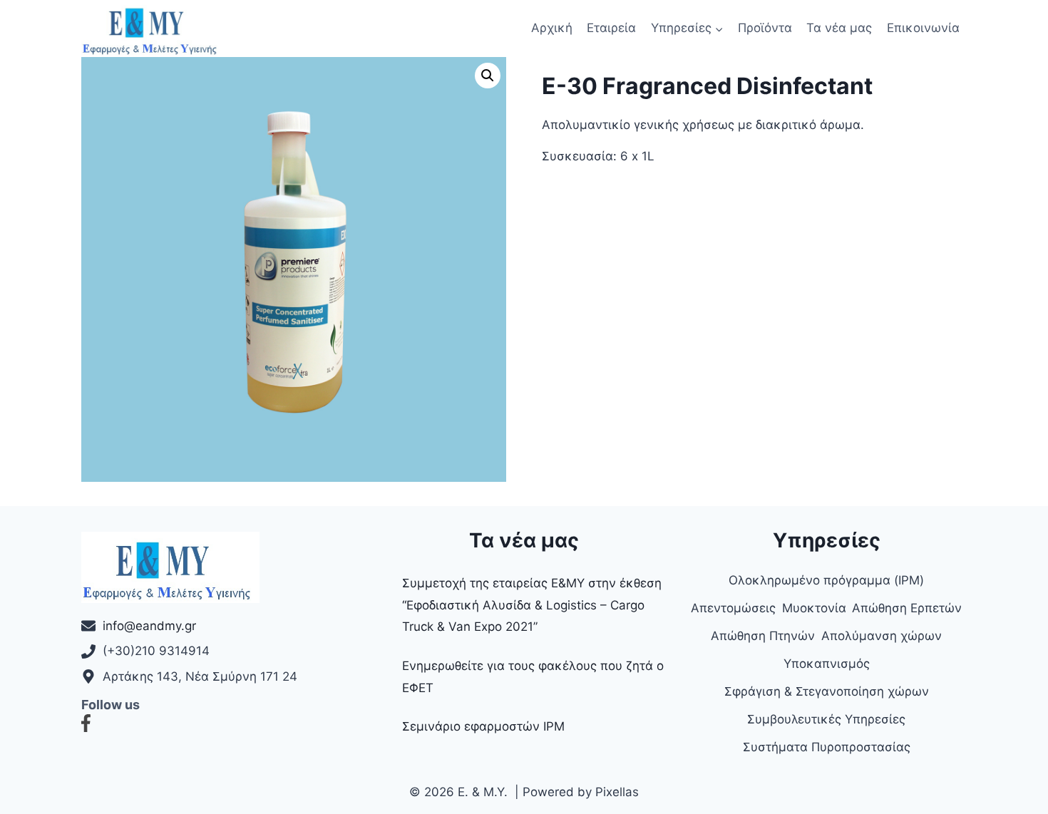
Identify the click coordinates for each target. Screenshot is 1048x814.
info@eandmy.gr (149, 626)
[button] (487, 75)
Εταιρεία (611, 28)
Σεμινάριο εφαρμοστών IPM (483, 726)
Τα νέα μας (839, 28)
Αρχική (551, 28)
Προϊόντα (765, 28)
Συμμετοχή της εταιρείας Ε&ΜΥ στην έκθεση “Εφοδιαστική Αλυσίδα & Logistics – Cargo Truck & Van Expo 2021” (532, 605)
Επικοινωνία (923, 28)
